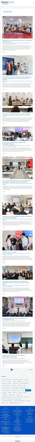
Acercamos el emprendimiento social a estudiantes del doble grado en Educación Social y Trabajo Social (16, 181)
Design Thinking (4, 383)
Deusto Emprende (16, 383)
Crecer (8, 145)
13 (17, 369)
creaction (10, 253)
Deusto (10, 383)
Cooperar (9, 381)
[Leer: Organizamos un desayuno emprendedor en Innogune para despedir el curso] (17, 27)
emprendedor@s (15, 387)
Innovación (4, 394)
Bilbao (3, 379)
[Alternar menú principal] (33, 3)
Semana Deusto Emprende (17, 409)
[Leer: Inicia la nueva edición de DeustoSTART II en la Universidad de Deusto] (17, 133)
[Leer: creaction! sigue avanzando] (17, 240)
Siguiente (31, 369)
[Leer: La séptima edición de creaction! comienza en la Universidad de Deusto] (17, 306)
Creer (10, 81)
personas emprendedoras (26, 145)
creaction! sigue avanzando (9, 252)
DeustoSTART (20, 385)
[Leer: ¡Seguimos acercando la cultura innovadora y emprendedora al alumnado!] (17, 342)
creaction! (14, 381)
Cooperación (4, 381)
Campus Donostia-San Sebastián (18, 379)
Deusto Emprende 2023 (24, 383)
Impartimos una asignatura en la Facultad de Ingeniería (16, 114)
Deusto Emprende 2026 (14, 81)
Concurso (26, 379)
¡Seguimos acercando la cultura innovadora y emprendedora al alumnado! (13, 356)
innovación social (19, 394)
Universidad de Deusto (14, 402)
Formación (4, 392)
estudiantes (20, 81)
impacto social (15, 392)
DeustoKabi (14, 385)
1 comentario (4, 115)
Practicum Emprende (17, 426)
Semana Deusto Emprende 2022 (7, 400)
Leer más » (4, 52)
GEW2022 (9, 392)
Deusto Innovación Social (6, 385)
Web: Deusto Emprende (5, 409)
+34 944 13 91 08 (6, 419)
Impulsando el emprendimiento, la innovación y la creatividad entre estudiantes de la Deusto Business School (15, 283)
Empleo (25, 385)
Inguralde (20, 392)
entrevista (22, 390)
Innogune (25, 392)
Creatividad (19, 381)
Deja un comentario (5, 81)
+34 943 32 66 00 (6, 432)
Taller (23, 285)
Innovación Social (12, 394)
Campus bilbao (8, 379)
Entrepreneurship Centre (16, 390)
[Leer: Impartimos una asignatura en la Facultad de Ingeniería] (17, 102)
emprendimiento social (6, 390)
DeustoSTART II (19, 145)
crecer (24, 381)
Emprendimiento (23, 387)
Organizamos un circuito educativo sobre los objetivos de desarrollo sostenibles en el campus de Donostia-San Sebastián (17, 78)
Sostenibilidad (28, 400)
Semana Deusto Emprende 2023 (19, 400)
